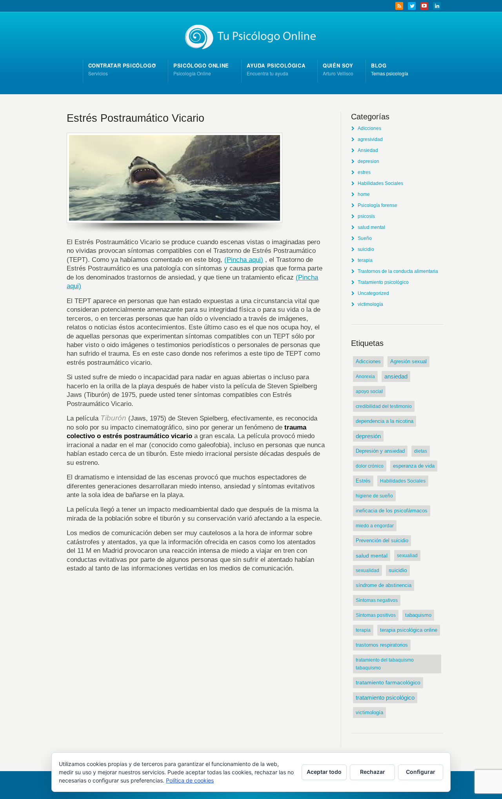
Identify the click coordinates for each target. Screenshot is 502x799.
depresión (368, 436)
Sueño (365, 238)
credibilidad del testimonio (384, 406)
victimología (370, 304)
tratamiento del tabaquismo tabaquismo (385, 664)
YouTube (424, 6)
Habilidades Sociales (380, 183)
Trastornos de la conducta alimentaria (398, 271)
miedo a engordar (375, 525)
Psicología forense (377, 205)
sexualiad (407, 555)
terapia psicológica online (408, 630)
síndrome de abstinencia (383, 585)
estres (364, 172)
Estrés (363, 481)
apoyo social (369, 391)
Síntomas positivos (376, 615)
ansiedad (395, 376)
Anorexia (365, 376)
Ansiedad (368, 150)
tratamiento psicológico (385, 697)
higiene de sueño (374, 496)
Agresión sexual (408, 361)
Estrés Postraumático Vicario (135, 118)
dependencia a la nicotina (384, 421)
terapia (365, 260)
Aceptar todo (324, 771)
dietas (420, 451)
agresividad (370, 139)
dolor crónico (370, 466)
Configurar (420, 771)
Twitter (412, 6)
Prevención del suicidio (382, 540)
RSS (399, 6)
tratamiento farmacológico (388, 683)
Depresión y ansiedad (380, 451)
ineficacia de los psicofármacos (391, 511)
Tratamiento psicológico (383, 282)
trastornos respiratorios (382, 645)
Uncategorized (373, 293)
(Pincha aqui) (243, 259)
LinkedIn (437, 6)
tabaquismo (418, 615)
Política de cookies (190, 780)
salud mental (371, 227)
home (364, 194)
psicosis (366, 216)
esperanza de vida (414, 466)
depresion (368, 161)
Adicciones (369, 128)
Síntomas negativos (377, 600)
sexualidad (367, 570)
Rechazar (372, 771)
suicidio (366, 249)
